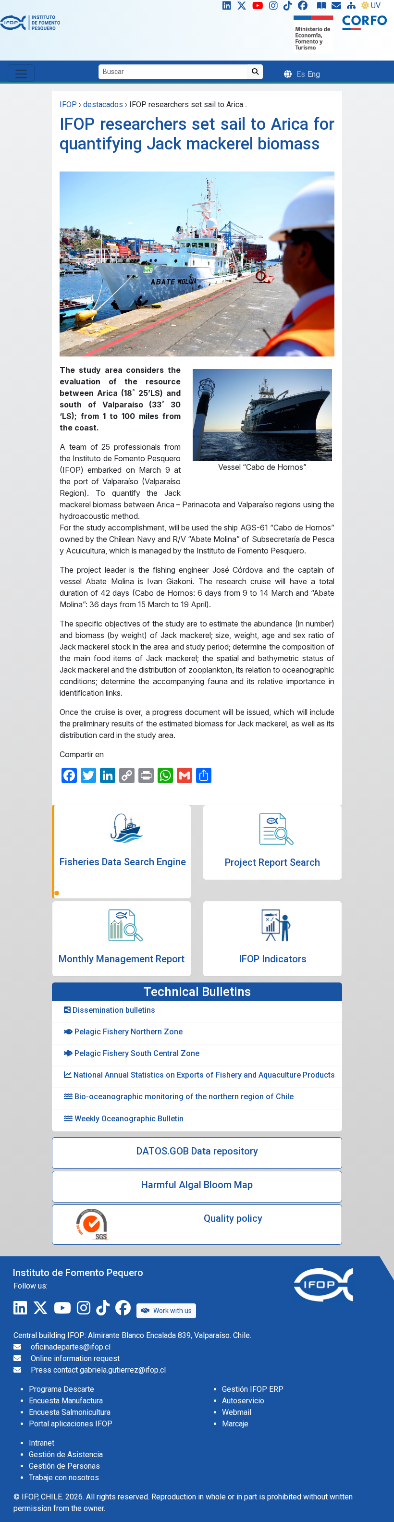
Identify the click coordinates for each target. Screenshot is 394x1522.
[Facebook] (306, 7)
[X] (243, 7)
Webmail (236, 1412)
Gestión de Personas (64, 1466)
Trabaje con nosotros (64, 1477)
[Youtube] (259, 7)
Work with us (172, 1310)
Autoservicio (243, 1400)
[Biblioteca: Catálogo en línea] (323, 7)
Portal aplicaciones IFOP (70, 1423)
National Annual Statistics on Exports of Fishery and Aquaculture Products (203, 1075)
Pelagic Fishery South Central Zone (136, 1053)
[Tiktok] (289, 7)
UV (376, 5)
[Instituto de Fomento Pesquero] (30, 22)
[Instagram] (275, 7)
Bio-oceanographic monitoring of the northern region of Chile (183, 1096)
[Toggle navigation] (21, 73)
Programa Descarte (61, 1389)
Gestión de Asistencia (66, 1454)
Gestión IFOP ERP (252, 1389)
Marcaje (235, 1423)
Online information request (75, 1358)
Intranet (41, 1443)
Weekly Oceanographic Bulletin (128, 1118)
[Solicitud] (338, 7)
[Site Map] (353, 7)
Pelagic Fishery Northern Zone (128, 1031)
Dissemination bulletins (113, 1010)
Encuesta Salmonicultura (70, 1412)
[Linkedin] (225, 7)
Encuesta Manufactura (66, 1400)
